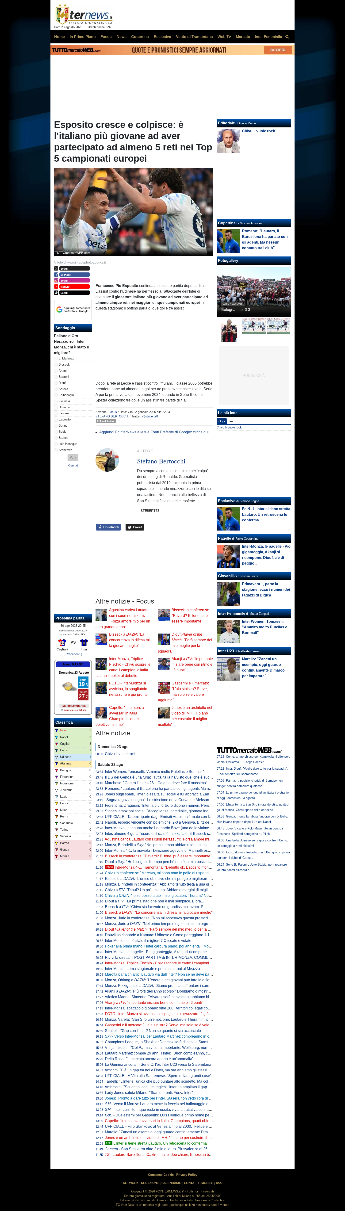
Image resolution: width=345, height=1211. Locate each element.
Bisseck (64, 364)
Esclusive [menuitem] (162, 37)
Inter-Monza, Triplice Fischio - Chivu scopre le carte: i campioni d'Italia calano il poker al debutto (184, 963)
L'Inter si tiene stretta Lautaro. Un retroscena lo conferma (156, 1143)
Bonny (63, 425)
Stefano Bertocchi (112, 416)
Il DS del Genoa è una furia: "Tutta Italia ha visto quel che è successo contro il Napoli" (176, 777)
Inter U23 (226, 651)
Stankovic (65, 450)
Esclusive (226, 501)
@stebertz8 (150, 416)
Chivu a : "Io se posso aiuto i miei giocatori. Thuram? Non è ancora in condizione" (178, 896)
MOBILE (207, 1183)
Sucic (62, 431)
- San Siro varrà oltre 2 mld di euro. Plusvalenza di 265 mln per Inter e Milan (174, 1149)
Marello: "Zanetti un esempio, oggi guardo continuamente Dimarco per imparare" (171, 1132)
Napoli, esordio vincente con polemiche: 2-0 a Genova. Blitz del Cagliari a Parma (172, 822)
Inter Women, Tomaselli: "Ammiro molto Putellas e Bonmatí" (154, 772)
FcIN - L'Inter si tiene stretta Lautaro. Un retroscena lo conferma (266, 514)
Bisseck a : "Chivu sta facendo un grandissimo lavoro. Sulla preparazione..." (171, 907)
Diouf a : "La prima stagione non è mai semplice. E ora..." (155, 901)
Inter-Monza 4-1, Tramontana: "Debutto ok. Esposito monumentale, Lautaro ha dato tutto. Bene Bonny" (195, 867)
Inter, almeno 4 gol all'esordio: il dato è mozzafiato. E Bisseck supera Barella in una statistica (181, 834)
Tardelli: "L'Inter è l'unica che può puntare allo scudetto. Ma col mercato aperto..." (171, 1081)
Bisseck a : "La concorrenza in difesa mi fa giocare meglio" (129, 640)
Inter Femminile (231, 613)
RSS (219, 1183)
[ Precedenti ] (73, 654)
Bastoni (64, 376)
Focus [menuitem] (106, 37)
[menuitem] (287, 37)
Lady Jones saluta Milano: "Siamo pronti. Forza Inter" (149, 1093)
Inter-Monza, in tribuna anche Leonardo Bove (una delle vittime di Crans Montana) (173, 828)
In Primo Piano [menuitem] (83, 37)
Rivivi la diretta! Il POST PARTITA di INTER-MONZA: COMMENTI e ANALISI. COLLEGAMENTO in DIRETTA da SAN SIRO (208, 957)
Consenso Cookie (161, 1175)
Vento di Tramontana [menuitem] (194, 37)
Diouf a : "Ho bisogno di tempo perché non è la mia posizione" (159, 862)
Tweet (137, 527)
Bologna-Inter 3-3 (235, 310)
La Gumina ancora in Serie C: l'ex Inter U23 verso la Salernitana (158, 1064)
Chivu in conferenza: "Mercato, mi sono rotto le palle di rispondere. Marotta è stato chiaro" (179, 873)
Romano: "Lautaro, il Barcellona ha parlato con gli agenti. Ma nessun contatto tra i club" (177, 789)
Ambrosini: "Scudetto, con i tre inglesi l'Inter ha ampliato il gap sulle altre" (165, 1087)
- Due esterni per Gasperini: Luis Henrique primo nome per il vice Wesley (169, 1115)
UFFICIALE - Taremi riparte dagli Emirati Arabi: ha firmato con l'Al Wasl (163, 817)
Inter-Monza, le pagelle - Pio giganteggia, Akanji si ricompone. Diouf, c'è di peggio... (174, 952)
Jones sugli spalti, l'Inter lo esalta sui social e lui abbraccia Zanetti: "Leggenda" (170, 794)
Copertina (227, 223)
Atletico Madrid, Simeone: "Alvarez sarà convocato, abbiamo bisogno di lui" (167, 997)
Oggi (221, 421)
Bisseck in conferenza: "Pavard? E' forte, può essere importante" (190, 615)
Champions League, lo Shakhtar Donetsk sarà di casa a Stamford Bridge (165, 1042)
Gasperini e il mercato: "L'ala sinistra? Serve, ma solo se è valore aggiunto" (167, 1025)
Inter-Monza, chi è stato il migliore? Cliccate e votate (148, 941)
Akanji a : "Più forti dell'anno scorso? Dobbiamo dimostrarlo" (160, 991)
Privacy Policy (186, 1175)
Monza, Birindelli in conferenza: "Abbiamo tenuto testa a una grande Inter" (166, 884)
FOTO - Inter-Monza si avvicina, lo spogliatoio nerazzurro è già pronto (128, 688)
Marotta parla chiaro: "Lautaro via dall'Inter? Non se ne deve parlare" (161, 974)
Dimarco (64, 407)
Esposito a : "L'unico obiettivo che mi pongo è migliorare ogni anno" (166, 879)
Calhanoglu (66, 395)
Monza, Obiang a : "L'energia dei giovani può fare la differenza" (162, 980)
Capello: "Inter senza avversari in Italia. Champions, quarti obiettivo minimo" (168, 1121)
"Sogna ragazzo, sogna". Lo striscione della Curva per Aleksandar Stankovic (168, 800)
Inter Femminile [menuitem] (268, 37)
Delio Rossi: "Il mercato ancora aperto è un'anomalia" (149, 1059)
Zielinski (64, 401)
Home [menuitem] (59, 37)
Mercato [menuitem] (243, 37)
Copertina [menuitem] (140, 37)
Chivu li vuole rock (120, 754)
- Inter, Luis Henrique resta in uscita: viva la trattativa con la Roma (162, 1110)
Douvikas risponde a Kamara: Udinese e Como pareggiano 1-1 (157, 935)
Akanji (63, 370)
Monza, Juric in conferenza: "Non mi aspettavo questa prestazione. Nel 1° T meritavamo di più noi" (186, 918)
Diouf (62, 383)
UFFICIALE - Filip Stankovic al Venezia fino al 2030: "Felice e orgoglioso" (166, 1126)
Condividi (110, 527)
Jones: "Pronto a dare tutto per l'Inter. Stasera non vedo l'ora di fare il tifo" (165, 1098)
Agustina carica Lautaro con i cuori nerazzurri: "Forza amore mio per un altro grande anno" (179, 839)
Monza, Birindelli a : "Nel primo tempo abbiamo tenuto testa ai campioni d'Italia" (174, 845)
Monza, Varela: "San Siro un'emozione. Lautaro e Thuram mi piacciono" (164, 1019)
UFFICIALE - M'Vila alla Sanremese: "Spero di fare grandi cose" (158, 1076)
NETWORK (130, 1183)
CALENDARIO (171, 1183)
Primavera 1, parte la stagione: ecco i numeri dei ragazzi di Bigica (266, 589)
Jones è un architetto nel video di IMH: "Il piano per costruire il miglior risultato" (170, 1138)
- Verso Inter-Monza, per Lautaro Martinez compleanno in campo (161, 1036)
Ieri (231, 421)
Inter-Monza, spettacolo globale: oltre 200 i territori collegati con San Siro (165, 1008)
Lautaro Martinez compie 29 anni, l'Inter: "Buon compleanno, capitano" (163, 1053)
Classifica (64, 722)
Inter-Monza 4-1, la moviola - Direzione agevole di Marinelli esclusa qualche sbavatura (176, 850)
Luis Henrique (68, 444)
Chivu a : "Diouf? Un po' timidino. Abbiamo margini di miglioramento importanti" (173, 890)
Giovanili (226, 576)
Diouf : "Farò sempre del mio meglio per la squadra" (164, 929)
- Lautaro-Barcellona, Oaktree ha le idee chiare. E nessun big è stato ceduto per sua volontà (184, 1155)
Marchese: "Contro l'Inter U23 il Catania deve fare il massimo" (156, 783)
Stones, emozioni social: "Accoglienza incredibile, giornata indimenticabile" (167, 811)
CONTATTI (191, 1183)
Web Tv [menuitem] (224, 37)
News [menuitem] (121, 37)
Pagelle (224, 538)
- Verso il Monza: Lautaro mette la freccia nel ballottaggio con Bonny (164, 1104)
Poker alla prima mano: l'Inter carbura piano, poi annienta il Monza (160, 946)
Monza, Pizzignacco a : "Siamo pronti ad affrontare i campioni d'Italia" (167, 986)
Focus (112, 412)
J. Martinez (66, 358)
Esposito (65, 419)
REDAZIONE (150, 1183)
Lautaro (64, 413)
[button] (73, 457)
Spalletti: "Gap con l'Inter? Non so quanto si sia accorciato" (153, 1031)
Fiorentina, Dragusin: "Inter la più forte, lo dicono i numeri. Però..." (159, 805)
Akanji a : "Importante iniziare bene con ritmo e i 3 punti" (192, 664)
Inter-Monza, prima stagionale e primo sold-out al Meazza (152, 969)
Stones (63, 437)
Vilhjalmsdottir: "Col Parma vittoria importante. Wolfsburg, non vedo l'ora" (165, 1048)
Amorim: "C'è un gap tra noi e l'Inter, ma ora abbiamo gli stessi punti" (161, 1070)
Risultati (73, 465)
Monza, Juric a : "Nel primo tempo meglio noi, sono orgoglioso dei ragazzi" (172, 924)
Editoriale (226, 123)
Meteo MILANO (73, 664)
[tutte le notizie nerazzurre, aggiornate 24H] (84, 14)
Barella (63, 389)
